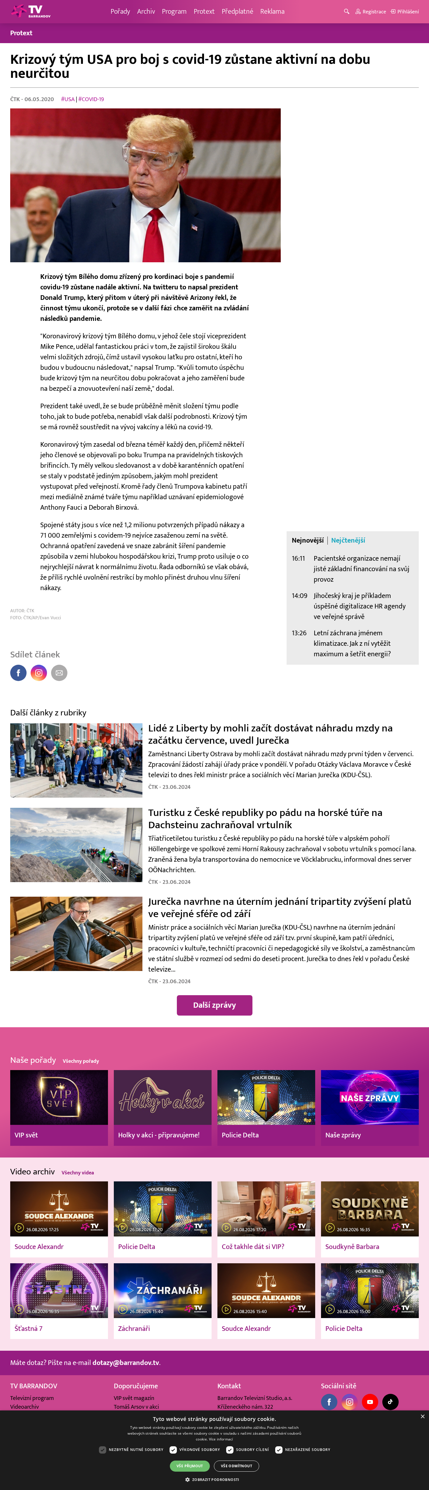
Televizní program (32, 1398)
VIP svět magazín (134, 1398)
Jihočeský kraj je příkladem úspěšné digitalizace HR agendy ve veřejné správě (360, 606)
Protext (204, 11)
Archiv (146, 11)
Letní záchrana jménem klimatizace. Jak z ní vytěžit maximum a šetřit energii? (352, 643)
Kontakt (229, 1386)
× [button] (422, 1417)
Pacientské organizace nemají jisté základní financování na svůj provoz (361, 569)
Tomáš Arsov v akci (136, 1406)
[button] (214, 1479)
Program (174, 11)
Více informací (221, 1439)
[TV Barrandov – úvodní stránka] (30, 11)
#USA (68, 99)
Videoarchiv (24, 1406)
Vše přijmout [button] (190, 1465)
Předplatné (237, 11)
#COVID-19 (91, 99)
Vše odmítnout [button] (236, 1465)
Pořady (120, 11)
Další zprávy (214, 1005)
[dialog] (214, 1450)
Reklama (272, 11)
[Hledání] (347, 12)
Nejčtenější (348, 540)
